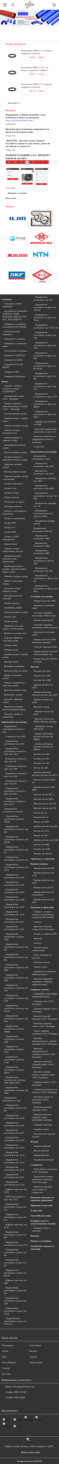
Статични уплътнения (42, 597)
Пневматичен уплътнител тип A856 (44, 487)
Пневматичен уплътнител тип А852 (44, 464)
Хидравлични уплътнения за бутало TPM (14, 937)
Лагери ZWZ (10, 523)
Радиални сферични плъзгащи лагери (13, 639)
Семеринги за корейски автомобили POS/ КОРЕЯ (14, 325)
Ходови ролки (10, 544)
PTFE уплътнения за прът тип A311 (14, 1198)
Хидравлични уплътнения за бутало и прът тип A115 (15, 751)
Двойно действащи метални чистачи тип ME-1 (44, 773)
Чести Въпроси (9, 1362)
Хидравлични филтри (44, 1160)
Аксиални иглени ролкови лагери (11, 589)
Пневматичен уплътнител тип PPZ (43, 569)
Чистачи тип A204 (42, 676)
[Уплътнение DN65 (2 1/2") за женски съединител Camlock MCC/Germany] (12, 72)
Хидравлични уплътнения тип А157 (14, 1175)
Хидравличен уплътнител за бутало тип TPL (16, 1019)
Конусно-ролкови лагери (15, 452)
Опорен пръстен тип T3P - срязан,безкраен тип (44, 652)
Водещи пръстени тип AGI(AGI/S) (43, 893)
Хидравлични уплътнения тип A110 (14, 905)
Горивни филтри (41, 1155)
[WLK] (41, 276)
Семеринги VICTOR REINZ (13, 365)
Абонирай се (13, 103)
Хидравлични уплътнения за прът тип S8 (15, 1290)
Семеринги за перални (14, 339)
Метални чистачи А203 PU (43, 781)
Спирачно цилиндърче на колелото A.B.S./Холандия (44, 1090)
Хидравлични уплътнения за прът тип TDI (15, 1301)
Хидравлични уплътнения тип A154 (14, 1153)
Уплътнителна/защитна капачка (43, 1135)
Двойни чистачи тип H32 (45, 826)
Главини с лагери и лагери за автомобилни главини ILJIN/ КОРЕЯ (43, 915)
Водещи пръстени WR (44, 868)
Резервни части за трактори (41, 1229)
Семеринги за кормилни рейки (15, 344)
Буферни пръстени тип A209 (15, 1190)
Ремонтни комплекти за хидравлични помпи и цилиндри (44, 439)
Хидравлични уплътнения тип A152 (14, 1139)
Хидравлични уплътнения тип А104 (14, 883)
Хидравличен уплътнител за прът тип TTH (45, 345)
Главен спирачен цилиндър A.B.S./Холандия (45, 1032)
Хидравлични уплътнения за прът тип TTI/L (15, 1311)
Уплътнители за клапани (15, 351)
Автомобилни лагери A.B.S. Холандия (13, 397)
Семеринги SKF (11, 372)
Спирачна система (40, 990)
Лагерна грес (10, 617)
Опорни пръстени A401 (45, 601)
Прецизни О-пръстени (42, 1205)
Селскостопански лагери (15, 414)
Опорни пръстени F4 (43, 620)
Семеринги (6, 299)
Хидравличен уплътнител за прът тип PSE (45, 356)
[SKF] (18, 276)
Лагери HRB (10, 532)
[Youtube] (11, 1403)
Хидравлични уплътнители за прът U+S (16, 1243)
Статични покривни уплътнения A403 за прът (44, 614)
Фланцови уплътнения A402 (43, 606)
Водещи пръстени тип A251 (43, 881)
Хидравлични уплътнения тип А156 (14, 1168)
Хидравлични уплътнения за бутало (13, 810)
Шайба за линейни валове (12, 676)
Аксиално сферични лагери (13, 700)
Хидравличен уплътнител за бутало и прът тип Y (15, 801)
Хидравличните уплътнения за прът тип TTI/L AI (15, 1321)
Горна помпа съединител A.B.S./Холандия (44, 1170)
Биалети (37, 943)
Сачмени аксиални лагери (16, 426)
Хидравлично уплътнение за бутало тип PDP (16, 978)
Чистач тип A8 (40, 835)
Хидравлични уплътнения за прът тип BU (45, 376)
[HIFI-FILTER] (18, 256)
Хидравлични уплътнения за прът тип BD (15, 1235)
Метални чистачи (42, 707)
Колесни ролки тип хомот (16, 671)
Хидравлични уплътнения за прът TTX (45, 395)
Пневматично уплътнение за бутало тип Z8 (46, 578)
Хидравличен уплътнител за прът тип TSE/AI (45, 307)
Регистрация (35, 1345)
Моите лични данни (30, 1452)
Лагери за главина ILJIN (45, 934)
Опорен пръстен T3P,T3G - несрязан (44, 660)
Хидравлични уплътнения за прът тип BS (15, 1108)
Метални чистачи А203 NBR (43, 788)
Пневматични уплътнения (44, 452)
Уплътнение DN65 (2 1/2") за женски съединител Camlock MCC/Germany (34, 69)
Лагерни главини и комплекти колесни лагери (15, 458)
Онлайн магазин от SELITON (29, 1461)
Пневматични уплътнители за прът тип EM (45, 496)
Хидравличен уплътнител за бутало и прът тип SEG (15, 791)
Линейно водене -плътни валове (15, 655)
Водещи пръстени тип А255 (43, 874)
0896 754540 (20, 1392)
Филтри (34, 1142)
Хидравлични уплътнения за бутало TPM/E (14, 1029)
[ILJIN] (18, 219)
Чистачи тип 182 (41, 754)
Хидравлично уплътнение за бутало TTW (14, 1060)
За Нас (5, 1351)
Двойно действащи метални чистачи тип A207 (44, 693)
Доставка (6, 1374)
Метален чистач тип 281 (45, 804)
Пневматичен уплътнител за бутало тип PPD (46, 589)
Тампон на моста (42, 962)
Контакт (33, 1351)
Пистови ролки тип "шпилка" (12, 597)
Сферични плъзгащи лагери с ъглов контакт (13, 627)
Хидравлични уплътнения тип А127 (14, 920)
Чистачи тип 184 (41, 763)
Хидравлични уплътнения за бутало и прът (14, 729)
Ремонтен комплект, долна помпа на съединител (42, 1190)
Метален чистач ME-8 (44, 799)
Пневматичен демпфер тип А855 (45, 479)
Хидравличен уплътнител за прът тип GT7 (45, 386)
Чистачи (35, 667)
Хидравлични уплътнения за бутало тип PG (16, 850)
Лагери (4, 382)
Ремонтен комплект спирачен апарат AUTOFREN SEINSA (42, 1117)
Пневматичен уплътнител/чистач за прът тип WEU (44, 513)
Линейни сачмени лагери (16, 576)
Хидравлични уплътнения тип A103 (14, 876)
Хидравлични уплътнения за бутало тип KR (16, 829)
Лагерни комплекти (13, 484)
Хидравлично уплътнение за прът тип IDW (45, 414)
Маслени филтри (41, 1151)
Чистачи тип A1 (41, 817)
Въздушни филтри (42, 1146)
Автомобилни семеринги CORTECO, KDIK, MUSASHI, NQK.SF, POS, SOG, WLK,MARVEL (15, 315)
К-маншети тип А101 (15, 736)
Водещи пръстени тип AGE (43, 900)
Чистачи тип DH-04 (43, 854)
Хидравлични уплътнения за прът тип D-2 (15, 1207)
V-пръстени (39, 447)
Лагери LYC (9, 527)
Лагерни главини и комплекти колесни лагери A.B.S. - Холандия (15, 406)
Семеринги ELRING (13, 360)
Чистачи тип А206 (42, 680)
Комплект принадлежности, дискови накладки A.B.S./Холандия (44, 1041)
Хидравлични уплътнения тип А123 (14, 913)
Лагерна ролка (11, 621)
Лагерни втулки (11, 493)
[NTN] (41, 255)
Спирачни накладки (43, 1125)
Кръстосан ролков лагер (15, 690)
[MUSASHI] (41, 239)
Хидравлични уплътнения (14, 722)
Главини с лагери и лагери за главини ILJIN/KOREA (12, 389)
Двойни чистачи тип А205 (42, 686)
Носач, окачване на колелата (41, 956)
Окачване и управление (42, 907)
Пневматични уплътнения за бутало (42, 529)
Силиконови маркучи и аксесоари (42, 1247)
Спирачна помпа (41, 1129)
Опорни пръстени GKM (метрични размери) (44, 641)
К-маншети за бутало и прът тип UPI (15, 782)
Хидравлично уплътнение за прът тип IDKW (45, 404)
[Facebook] (5, 1403)
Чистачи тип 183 (41, 759)
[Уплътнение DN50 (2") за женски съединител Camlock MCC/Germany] (12, 89)
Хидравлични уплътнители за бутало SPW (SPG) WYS (14, 1080)
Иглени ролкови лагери (15, 472)
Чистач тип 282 (41, 768)
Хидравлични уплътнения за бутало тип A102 (16, 867)
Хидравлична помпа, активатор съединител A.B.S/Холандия (42, 1179)
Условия (6, 1368)
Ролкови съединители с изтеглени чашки (14, 684)
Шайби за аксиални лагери (12, 582)
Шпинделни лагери (13, 695)
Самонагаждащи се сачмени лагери (12, 439)
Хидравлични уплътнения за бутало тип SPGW (16, 839)
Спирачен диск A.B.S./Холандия (43, 1002)
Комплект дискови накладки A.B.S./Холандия (44, 1017)
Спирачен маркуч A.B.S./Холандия (44, 1083)
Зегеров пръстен (11, 603)
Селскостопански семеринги (11, 332)
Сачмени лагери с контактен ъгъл (12, 431)
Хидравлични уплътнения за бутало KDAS (14, 819)
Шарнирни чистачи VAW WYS (43, 727)
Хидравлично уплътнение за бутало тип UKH (16, 1090)
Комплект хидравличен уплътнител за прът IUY (45, 430)
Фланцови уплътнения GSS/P (43, 633)
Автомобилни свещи (41, 1216)
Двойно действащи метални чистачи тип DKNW (43, 747)
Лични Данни (36, 1362)
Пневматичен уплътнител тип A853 (44, 472)
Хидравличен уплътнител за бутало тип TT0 (16, 988)
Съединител (36, 1165)
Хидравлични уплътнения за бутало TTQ (14, 1049)
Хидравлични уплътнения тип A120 (14, 1116)
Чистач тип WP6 (41, 822)
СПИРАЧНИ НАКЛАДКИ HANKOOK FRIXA (44, 995)
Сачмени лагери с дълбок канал (15, 419)
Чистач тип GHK (41, 845)
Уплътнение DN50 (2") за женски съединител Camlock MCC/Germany (36, 86)
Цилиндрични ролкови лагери (14, 446)
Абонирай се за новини (17, 193)
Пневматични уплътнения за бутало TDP (44, 561)
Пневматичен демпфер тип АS (45, 504)
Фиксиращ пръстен (13, 506)
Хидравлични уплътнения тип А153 (14, 1146)
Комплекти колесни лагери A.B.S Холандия (43, 927)
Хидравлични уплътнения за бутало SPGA (14, 1070)
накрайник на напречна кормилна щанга (44, 972)
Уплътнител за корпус (14, 502)
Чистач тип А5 (40, 813)
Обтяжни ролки (11, 662)
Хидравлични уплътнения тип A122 (14, 1124)
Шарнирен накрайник (14, 666)
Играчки (35, 1236)
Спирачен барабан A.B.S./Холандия (45, 1010)
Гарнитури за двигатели (43, 859)
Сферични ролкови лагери (12, 465)
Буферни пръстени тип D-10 (15, 1226)
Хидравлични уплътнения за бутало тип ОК (16, 947)
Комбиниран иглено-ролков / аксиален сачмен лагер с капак (14, 569)
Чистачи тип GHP (42, 849)
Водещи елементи (39, 864)
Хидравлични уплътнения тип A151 (14, 1131)
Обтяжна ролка (11, 650)
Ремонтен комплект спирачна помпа (42, 1108)
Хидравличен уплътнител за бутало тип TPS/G (16, 1008)
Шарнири (38, 938)
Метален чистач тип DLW (44, 712)
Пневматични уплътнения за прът (41, 457)
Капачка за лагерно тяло (15, 633)
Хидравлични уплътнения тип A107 (14, 742)
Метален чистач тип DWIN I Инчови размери (45, 720)
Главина (37, 922)
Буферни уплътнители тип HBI (45, 423)
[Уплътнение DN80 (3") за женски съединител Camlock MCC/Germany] (12, 55)
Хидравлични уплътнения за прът (12, 1099)
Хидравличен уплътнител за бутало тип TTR (16, 998)
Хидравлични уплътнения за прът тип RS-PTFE (45, 366)
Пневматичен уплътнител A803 (42, 544)
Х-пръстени (36, 1211)
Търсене (33, 1357)
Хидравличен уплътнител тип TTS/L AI (46, 326)
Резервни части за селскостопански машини (43, 1222)
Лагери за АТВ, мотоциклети (11, 538)
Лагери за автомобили (14, 518)
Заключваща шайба (13, 608)
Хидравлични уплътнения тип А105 (14, 890)
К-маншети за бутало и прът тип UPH (15, 767)
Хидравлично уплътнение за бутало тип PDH (16, 967)
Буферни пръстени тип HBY (15, 1281)
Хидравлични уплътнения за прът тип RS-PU (15, 1273)
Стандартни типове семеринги (12, 305)
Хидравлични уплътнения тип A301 (14, 927)
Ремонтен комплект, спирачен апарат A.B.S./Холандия (43, 1064)
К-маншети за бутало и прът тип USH (15, 774)
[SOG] (41, 219)
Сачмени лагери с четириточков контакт (13, 549)
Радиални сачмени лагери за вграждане (15, 477)
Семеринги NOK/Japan (14, 376)
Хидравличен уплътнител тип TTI (43, 298)
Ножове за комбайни (41, 1241)
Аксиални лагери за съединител (13, 715)
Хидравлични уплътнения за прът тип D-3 (15, 1217)
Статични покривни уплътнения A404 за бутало (45, 626)
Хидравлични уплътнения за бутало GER (14, 1039)
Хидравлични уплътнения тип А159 (14, 1183)
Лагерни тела (10, 488)
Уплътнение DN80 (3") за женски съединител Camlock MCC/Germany (36, 52)
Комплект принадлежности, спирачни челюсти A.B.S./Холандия (44, 1052)
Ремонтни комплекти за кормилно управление (42, 1199)
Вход (4, 1357)
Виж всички (11, 198)
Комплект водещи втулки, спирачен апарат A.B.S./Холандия (43, 1075)
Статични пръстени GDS (45, 647)
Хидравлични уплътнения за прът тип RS (15, 1263)
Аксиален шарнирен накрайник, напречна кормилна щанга (42, 982)
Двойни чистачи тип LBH (46, 840)
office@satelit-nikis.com (24, 1387)
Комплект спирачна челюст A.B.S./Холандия (43, 1024)
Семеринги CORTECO (14, 355)
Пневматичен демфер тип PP (44, 522)
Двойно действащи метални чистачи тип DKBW (43, 736)
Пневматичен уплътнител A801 (42, 537)
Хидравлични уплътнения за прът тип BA (15, 1252)
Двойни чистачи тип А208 (42, 701)
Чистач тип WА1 (41, 831)
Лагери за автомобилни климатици (14, 512)
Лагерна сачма (10, 645)
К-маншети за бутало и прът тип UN (15, 760)
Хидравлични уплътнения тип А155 (14, 1161)
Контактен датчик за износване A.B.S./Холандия (42, 1100)
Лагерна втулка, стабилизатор (40, 949)
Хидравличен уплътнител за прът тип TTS (45, 335)
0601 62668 (19, 1397)
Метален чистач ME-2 (44, 795)
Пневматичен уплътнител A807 (42, 551)
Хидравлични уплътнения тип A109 (14, 898)
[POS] (18, 239)
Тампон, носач (40, 967)
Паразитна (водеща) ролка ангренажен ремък (14, 708)
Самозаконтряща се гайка (16, 612)
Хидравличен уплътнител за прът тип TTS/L (45, 318)
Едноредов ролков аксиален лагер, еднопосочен (12, 559)
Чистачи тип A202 (42, 671)
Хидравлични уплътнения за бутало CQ (16, 858)
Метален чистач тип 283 (45, 808)
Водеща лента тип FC (44, 888)
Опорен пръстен (11, 497)
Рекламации (7, 1345)
